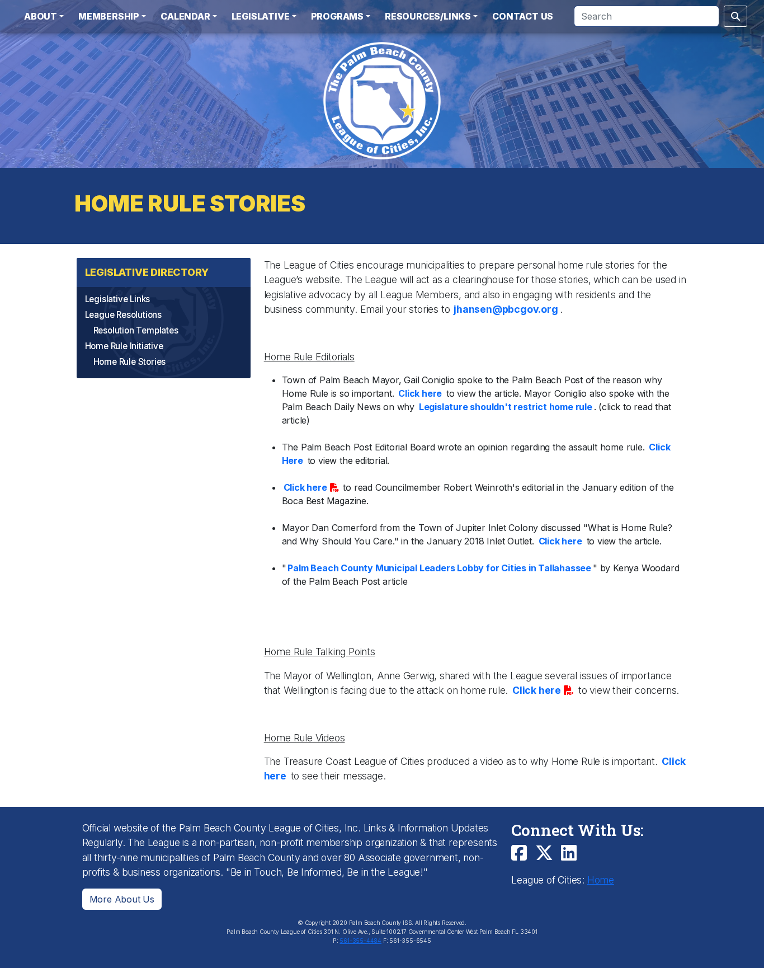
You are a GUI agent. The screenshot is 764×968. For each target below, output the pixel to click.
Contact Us (522, 16)
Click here (420, 393)
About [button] (40, 16)
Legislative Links (117, 299)
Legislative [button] (261, 16)
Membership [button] (108, 16)
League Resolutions (123, 314)
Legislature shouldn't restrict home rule (505, 406)
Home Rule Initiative (124, 346)
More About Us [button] (121, 899)
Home (600, 880)
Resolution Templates (135, 330)
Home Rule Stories (129, 361)
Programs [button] (337, 16)
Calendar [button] (185, 16)
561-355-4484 (360, 940)
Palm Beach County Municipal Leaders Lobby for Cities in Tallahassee (439, 568)
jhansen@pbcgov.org (504, 309)
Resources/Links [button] (428, 16)
